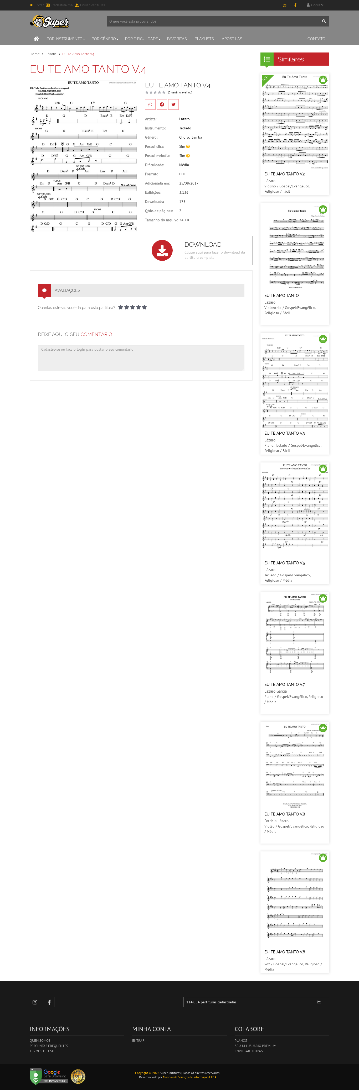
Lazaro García (275, 691)
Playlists (204, 39)
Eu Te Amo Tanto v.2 (284, 174)
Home (35, 54)
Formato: (152, 174)
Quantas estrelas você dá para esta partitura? (76, 308)
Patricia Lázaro (276, 820)
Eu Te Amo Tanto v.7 (284, 684)
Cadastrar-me (62, 5)
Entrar (39, 5)
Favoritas (177, 39)
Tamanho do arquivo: (162, 220)
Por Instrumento (65, 39)
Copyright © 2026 (147, 1073)
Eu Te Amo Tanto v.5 (284, 563)
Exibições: (153, 192)
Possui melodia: (157, 155)
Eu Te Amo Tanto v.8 (284, 814)
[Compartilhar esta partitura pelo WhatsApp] (150, 104)
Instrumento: (155, 128)
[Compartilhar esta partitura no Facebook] (162, 104)
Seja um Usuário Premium (255, 1046)
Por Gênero (104, 39)
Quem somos (40, 1040)
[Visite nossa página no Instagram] (284, 5)
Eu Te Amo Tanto (281, 295)
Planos (241, 1040)
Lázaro (51, 54)
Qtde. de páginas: (159, 210)
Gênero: (151, 137)
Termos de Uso (42, 1051)
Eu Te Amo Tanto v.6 (284, 952)
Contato (316, 39)
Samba (197, 137)
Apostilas (232, 39)
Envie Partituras (249, 1051)
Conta (315, 5)
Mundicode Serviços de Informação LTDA (189, 1077)
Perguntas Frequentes (49, 1046)
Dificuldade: (154, 164)
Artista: (150, 119)
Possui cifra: (154, 146)
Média (184, 164)
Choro (184, 137)
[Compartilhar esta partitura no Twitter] (173, 104)
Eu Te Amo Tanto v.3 (284, 433)
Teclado (185, 128)
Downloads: (154, 201)
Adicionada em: (157, 183)
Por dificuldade (141, 39)
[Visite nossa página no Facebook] (295, 5)
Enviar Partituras (92, 5)
